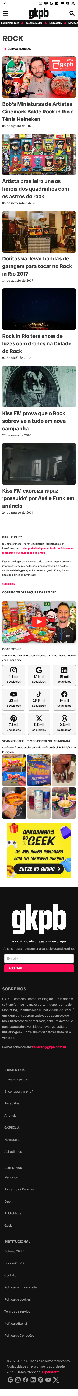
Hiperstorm (50, 1372)
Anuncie (10, 1115)
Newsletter (12, 1140)
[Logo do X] (56, 1380)
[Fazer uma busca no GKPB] (72, 13)
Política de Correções (19, 1335)
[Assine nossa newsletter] (41, 3)
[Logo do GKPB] (39, 920)
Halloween (55, 23)
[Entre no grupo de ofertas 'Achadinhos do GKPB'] (39, 850)
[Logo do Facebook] (25, 1380)
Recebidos (11, 1103)
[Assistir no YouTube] (39, 622)
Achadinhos (13, 1151)
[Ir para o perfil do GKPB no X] (73, 3)
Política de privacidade (20, 1287)
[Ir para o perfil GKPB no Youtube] (62, 3)
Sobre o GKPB (14, 1251)
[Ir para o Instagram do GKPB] (46, 3)
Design (9, 1201)
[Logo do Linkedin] (33, 1380)
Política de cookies (17, 1299)
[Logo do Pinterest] (40, 1380)
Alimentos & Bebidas (19, 1189)
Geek (8, 1225)
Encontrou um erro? (18, 1091)
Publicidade (12, 1213)
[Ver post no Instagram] (14, 770)
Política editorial (15, 1323)
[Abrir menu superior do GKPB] (4, 3)
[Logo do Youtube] (48, 1380)
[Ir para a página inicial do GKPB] (39, 13)
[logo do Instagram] (10, 1380)
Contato (10, 1275)
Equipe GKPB (14, 1263)
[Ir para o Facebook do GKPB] (67, 3)
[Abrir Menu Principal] (5, 13)
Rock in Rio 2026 (10, 23)
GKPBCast (12, 1127)
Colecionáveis (34, 23)
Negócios (11, 1177)
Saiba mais (8, 583)
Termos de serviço (17, 1311)
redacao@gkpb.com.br (49, 1047)
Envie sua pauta (16, 1079)
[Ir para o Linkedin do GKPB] (57, 3)
